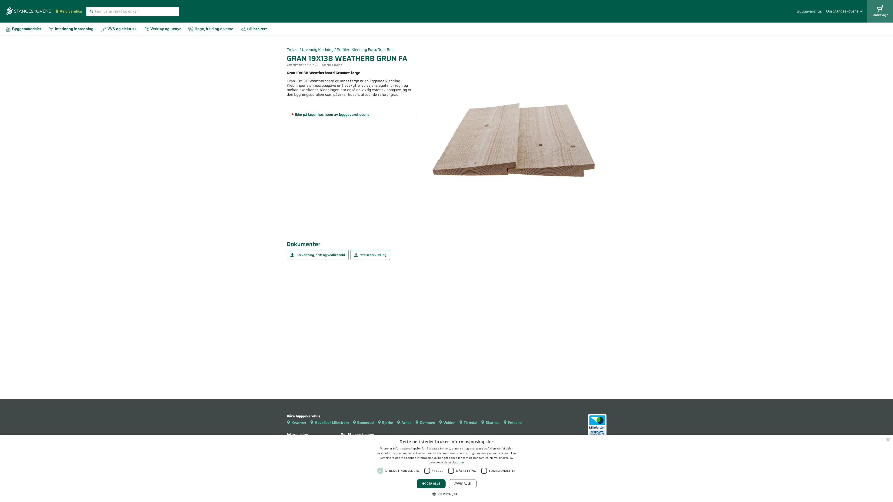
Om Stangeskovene (842, 11)
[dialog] (446, 468)
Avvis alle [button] (462, 483)
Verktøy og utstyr (165, 29)
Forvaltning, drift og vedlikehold (321, 255)
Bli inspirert (257, 29)
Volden (449, 422)
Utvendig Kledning (317, 50)
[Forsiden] (28, 11)
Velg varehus (71, 11)
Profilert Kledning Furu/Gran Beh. (366, 50)
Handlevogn (879, 15)
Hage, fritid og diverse (214, 29)
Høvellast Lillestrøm (332, 422)
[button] (446, 494)
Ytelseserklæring (373, 255)
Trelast (293, 50)
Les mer (458, 462)
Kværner (298, 422)
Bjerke (387, 422)
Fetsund (515, 422)
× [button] (888, 440)
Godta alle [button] (431, 483)
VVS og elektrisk (122, 29)
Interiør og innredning (74, 29)
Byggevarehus (809, 11)
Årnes (406, 422)
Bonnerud (365, 422)
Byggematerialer (26, 29)
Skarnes (493, 422)
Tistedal (470, 422)
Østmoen (427, 422)
